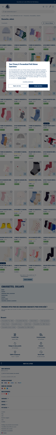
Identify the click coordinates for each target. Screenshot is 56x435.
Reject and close (17, 86)
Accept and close (38, 86)
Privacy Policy (22, 78)
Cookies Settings (28, 81)
